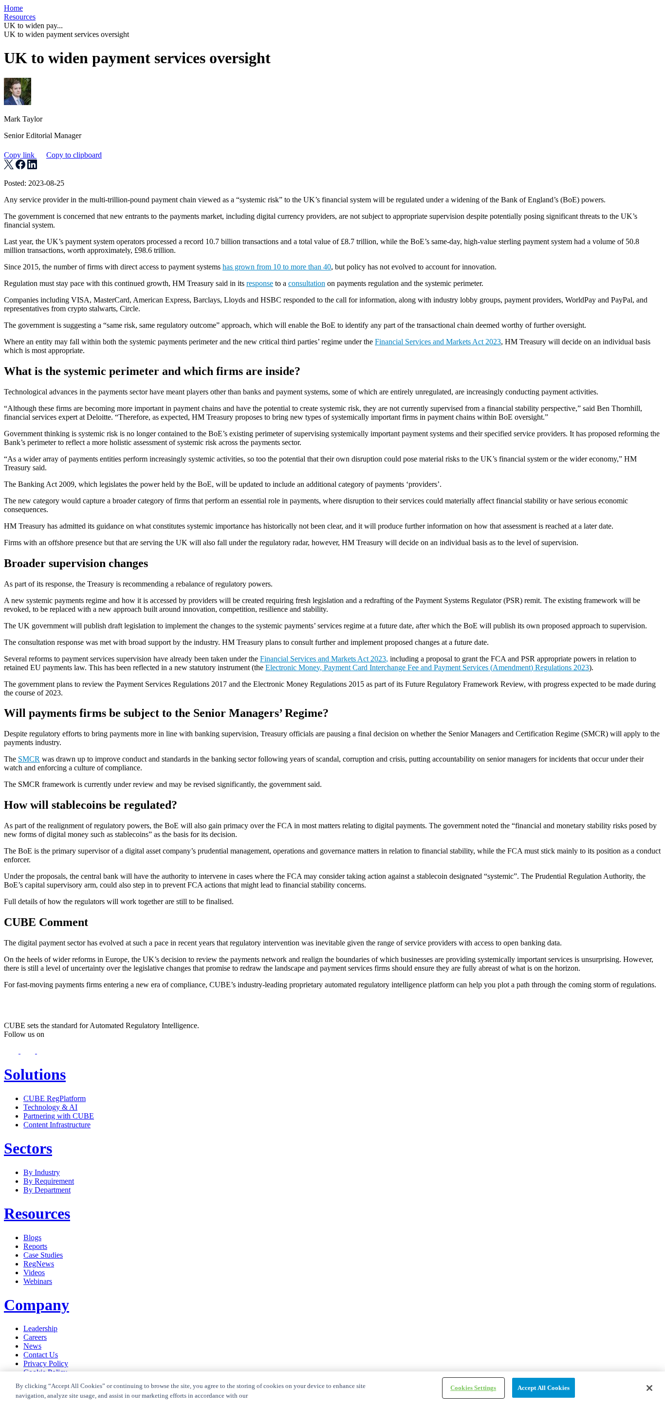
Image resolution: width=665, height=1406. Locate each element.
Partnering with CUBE (58, 1116)
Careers (35, 1337)
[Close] (649, 1388)
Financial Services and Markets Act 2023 (438, 342)
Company (36, 1305)
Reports (35, 1246)
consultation (306, 283)
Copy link (53, 155)
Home (13, 8)
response (259, 283)
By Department (47, 1190)
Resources (20, 17)
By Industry (41, 1172)
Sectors (28, 1148)
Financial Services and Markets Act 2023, (324, 659)
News (32, 1346)
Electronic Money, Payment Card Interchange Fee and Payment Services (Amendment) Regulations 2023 (427, 667)
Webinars (37, 1281)
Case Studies (43, 1255)
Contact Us (40, 1355)
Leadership (40, 1328)
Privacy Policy (45, 1363)
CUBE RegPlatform (54, 1098)
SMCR (29, 759)
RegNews (38, 1264)
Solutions (35, 1074)
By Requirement (48, 1181)
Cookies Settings (473, 1387)
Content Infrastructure (57, 1125)
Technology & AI (50, 1107)
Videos (34, 1272)
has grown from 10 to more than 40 (276, 267)
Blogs (32, 1237)
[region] (332, 1388)
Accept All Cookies (543, 1387)
